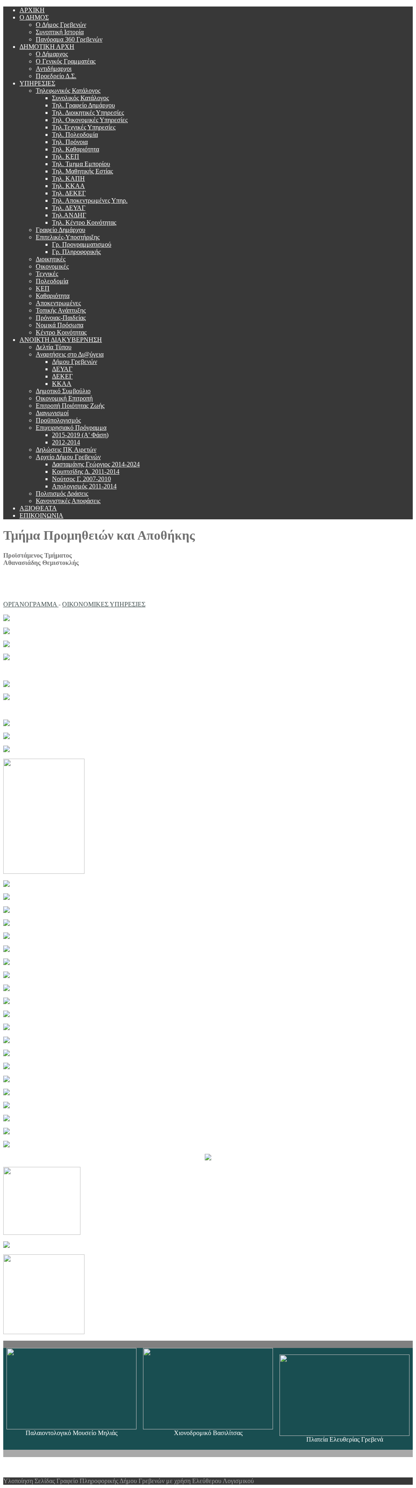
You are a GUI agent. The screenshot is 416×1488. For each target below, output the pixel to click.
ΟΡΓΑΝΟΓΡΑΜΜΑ (30, 604)
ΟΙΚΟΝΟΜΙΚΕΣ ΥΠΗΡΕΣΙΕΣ (103, 604)
